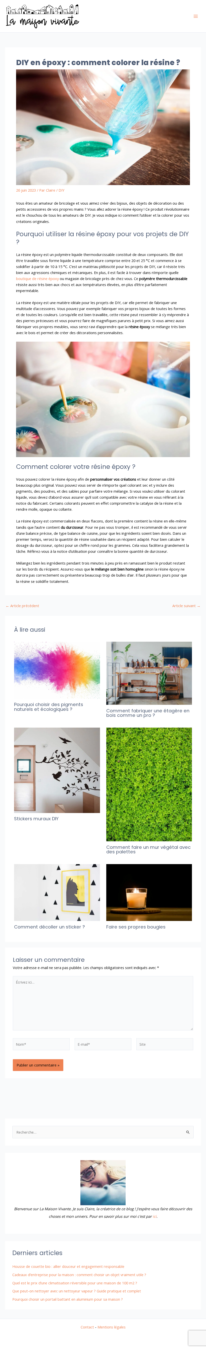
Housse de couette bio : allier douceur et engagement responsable (68, 1266)
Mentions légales (111, 1326)
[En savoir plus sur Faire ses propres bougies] (149, 891)
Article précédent (22, 606)
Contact (87, 1326)
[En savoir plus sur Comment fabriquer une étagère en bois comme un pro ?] (149, 672)
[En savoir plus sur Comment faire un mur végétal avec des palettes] (149, 783)
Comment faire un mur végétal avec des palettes (148, 849)
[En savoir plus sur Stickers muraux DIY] (57, 769)
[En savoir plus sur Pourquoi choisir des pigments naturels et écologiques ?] (57, 669)
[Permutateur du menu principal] (195, 16)
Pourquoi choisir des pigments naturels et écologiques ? (48, 706)
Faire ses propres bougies (136, 927)
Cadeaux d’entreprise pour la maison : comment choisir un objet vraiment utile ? (79, 1274)
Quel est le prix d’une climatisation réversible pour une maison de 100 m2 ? (74, 1282)
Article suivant (186, 606)
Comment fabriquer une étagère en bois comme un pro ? (147, 713)
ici (155, 1216)
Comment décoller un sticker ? (49, 927)
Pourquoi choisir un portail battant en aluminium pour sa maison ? (67, 1299)
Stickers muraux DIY (36, 819)
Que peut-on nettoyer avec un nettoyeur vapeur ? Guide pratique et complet (76, 1290)
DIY (61, 190)
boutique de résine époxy (37, 278)
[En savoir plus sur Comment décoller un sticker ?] (57, 891)
